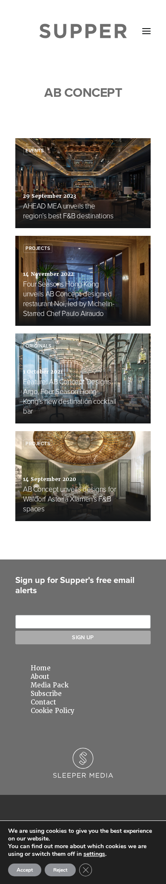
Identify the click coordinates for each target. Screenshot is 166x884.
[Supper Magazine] (83, 31)
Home (41, 668)
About (40, 676)
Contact (43, 702)
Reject (60, 870)
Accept (25, 870)
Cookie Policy (52, 711)
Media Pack (50, 685)
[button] (146, 31)
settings (94, 854)
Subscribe (46, 694)
